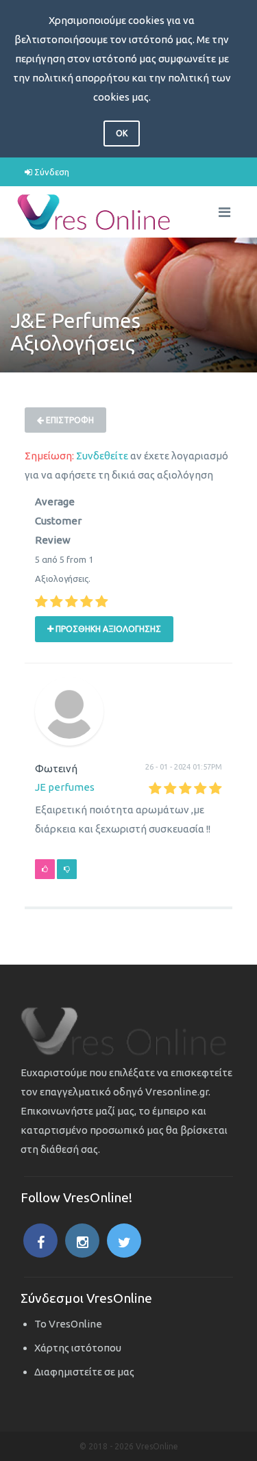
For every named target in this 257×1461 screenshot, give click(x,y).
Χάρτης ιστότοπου (77, 1348)
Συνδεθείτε (102, 455)
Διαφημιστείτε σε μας (84, 1371)
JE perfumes (65, 787)
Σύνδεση (50, 172)
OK (121, 133)
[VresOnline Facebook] (40, 1240)
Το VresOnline (68, 1324)
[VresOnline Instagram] (82, 1240)
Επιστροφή (69, 420)
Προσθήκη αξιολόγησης (107, 628)
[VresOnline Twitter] (124, 1240)
